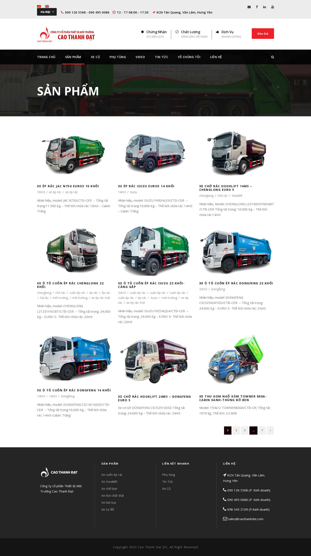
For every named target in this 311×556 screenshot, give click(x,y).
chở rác (222, 196)
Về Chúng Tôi (189, 57)
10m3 (41, 192)
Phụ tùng (168, 474)
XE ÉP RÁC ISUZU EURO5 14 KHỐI (155, 148)
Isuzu (133, 192)
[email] (249, 7)
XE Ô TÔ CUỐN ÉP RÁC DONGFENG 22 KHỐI (236, 245)
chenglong (206, 196)
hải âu (44, 298)
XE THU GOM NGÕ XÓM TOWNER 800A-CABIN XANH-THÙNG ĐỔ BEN (236, 356)
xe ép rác (55, 192)
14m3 (122, 192)
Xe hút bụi (108, 502)
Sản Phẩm (73, 57)
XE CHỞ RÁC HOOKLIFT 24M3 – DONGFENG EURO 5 (155, 356)
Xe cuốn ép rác (112, 474)
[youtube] (272, 7)
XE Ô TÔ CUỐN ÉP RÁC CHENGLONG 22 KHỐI (74, 245)
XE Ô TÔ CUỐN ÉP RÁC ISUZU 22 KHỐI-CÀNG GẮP (155, 245)
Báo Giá (262, 33)
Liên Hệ (216, 57)
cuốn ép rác (77, 293)
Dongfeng (218, 289)
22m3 (122, 293)
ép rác (93, 293)
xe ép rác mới (100, 298)
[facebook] (257, 7)
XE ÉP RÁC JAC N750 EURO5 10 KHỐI (74, 148)
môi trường (60, 298)
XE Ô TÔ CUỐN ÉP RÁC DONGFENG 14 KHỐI (74, 352)
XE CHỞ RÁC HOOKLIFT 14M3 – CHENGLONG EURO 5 (236, 148)
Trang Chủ (46, 57)
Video (140, 57)
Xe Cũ (95, 57)
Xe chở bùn (109, 488)
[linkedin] (264, 7)
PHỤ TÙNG (118, 57)
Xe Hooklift (109, 481)
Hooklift (237, 196)
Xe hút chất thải (112, 495)
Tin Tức (161, 57)
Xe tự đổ (107, 509)
